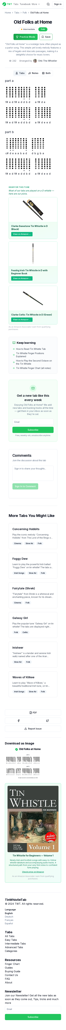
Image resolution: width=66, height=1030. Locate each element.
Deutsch (9, 916)
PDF (35, 712)
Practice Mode (27, 37)
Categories (11, 951)
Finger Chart (12, 963)
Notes (35, 73)
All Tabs (9, 936)
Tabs (15, 4)
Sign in (58, 4)
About (8, 982)
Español (9, 923)
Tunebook (25, 4)
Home (8, 12)
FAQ (7, 978)
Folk (25, 12)
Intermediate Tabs (15, 943)
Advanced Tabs (14, 947)
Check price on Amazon (33, 872)
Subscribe (33, 429)
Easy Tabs (11, 939)
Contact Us (11, 975)
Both (48, 73)
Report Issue (35, 728)
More (34, 4)
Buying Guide (12, 971)
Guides (9, 967)
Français (9, 920)
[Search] (48, 4)
